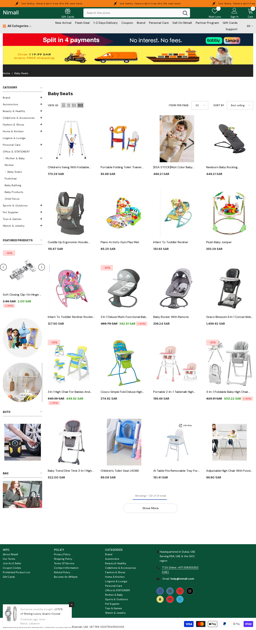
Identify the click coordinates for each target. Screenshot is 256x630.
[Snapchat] (160, 599)
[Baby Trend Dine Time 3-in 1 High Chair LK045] (71, 442)
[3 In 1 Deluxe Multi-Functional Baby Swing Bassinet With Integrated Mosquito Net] (124, 288)
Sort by (218, 105)
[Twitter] (179, 599)
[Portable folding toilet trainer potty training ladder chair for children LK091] (124, 138)
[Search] (136, 12)
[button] (22, 97)
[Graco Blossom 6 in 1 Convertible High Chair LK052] (229, 288)
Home (6, 73)
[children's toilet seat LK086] (124, 442)
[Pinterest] (179, 591)
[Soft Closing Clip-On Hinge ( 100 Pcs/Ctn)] (22, 270)
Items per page (179, 105)
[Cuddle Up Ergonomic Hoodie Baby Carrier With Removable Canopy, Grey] (71, 213)
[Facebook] (160, 591)
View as (53, 105)
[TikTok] (189, 591)
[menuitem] (22, 97)
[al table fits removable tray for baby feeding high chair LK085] (177, 442)
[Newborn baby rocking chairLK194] (229, 138)
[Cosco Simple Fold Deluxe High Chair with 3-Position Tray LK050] (124, 363)
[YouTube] (170, 599)
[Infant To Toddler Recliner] (177, 213)
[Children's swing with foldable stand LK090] (71, 138)
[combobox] (131, 12)
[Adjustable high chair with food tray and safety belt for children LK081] (229, 442)
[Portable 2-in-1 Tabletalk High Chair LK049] (177, 363)
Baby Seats (21, 73)
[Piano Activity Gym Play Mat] (124, 213)
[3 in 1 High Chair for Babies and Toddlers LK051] (71, 363)
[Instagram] (170, 591)
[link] (128, 39)
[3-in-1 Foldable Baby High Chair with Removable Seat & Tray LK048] (229, 363)
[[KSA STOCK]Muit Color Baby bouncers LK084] (177, 138)
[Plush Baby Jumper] (229, 213)
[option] (22, 280)
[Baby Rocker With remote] (177, 288)
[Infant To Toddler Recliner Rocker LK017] (71, 288)
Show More (150, 508)
